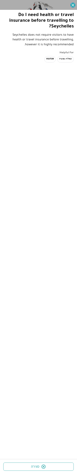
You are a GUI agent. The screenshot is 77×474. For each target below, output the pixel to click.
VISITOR (50, 59)
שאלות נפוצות (65, 59)
